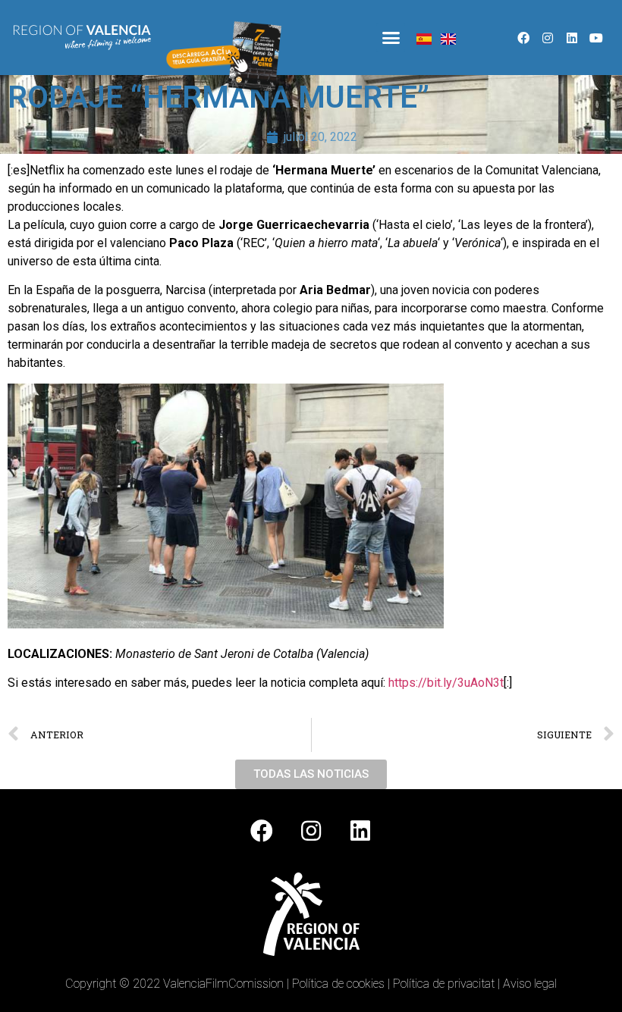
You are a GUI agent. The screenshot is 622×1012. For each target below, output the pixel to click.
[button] (390, 37)
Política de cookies (338, 983)
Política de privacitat (444, 983)
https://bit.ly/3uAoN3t (446, 682)
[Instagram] (548, 38)
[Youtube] (596, 38)
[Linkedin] (572, 38)
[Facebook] (523, 38)
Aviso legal (530, 983)
